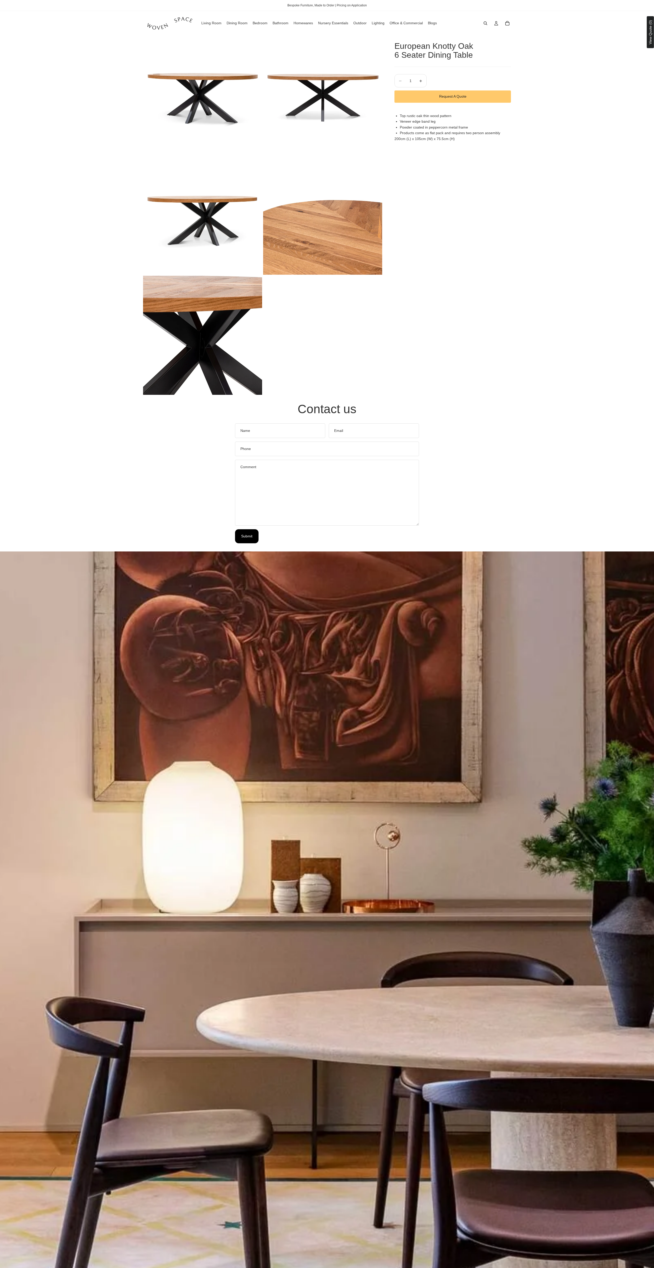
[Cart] (507, 23)
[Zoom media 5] (202, 335)
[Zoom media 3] (202, 215)
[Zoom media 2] (322, 95)
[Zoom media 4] (322, 215)
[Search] (485, 23)
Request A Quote (452, 97)
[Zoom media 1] (202, 95)
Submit (246, 536)
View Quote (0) (650, 32)
